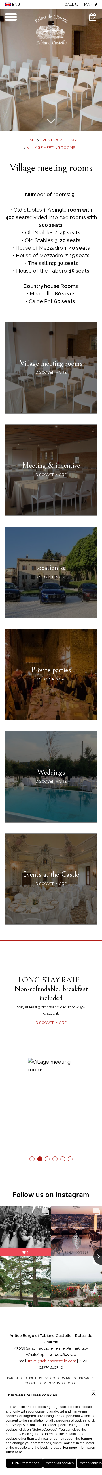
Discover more (51, 1023)
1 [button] (32, 1159)
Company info (52, 1383)
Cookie (31, 1383)
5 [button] (62, 1159)
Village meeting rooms (51, 147)
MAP (89, 4)
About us (34, 1378)
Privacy (86, 1378)
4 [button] (55, 1159)
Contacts (67, 1378)
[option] (51, 70)
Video (50, 1378)
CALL (69, 4)
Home (29, 140)
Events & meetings (59, 140)
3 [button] (47, 1159)
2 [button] (40, 1159)
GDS (71, 1383)
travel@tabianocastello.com (52, 1361)
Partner (14, 1378)
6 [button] (70, 1159)
